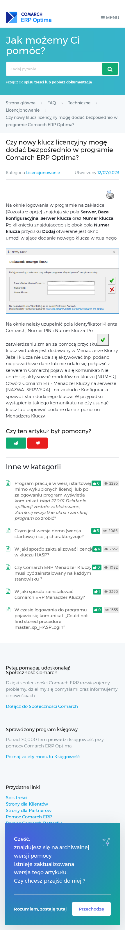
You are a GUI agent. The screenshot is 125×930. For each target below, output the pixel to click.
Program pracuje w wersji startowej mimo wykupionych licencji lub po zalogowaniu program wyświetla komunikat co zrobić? (53, 501)
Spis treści (16, 797)
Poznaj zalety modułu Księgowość (43, 756)
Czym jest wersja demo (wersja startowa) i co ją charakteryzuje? (49, 533)
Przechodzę (91, 909)
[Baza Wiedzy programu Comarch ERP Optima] (28, 17)
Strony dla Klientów (27, 804)
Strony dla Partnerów (28, 810)
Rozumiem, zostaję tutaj (40, 909)
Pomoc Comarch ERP (29, 817)
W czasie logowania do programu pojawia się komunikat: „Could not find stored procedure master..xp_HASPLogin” (51, 618)
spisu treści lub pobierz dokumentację (58, 82)
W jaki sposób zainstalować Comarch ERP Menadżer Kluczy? (50, 594)
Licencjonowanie (43, 172)
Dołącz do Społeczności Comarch (42, 706)
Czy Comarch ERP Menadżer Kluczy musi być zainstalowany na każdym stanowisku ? (53, 573)
